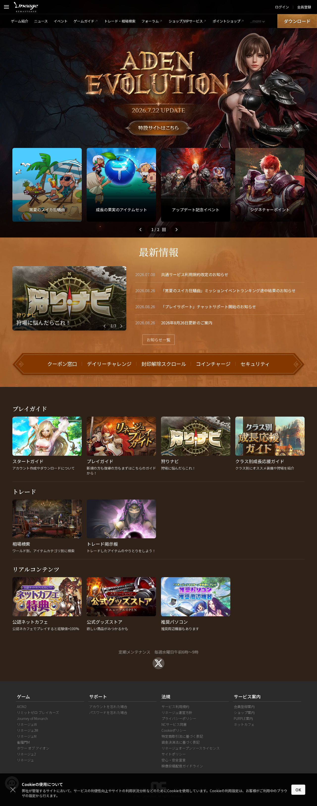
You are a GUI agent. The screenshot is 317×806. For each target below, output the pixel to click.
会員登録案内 (244, 706)
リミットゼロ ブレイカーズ (38, 712)
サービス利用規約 (175, 706)
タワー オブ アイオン (33, 748)
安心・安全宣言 (173, 760)
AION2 (21, 706)
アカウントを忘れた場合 (108, 706)
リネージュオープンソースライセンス (190, 748)
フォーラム (150, 21)
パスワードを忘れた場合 (108, 712)
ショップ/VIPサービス (186, 21)
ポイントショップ (226, 21)
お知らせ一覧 (158, 340)
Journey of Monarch (32, 718)
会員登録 (304, 6)
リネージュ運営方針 (176, 712)
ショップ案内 (244, 712)
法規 (165, 696)
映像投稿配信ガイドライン (182, 765)
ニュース (41, 21)
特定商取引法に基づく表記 (182, 736)
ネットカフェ (244, 724)
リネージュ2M (27, 730)
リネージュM (26, 736)
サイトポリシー (173, 754)
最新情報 (158, 252)
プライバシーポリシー (178, 718)
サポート (98, 696)
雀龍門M (23, 742)
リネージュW (27, 724)
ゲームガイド (84, 21)
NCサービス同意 (174, 724)
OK (298, 790)
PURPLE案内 (243, 718)
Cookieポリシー (173, 730)
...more (255, 21)
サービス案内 (247, 696)
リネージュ (25, 760)
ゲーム (23, 696)
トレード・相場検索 (119, 21)
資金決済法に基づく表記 (180, 742)
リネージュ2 (26, 754)
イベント (61, 21)
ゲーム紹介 (19, 21)
